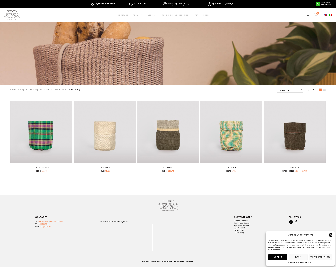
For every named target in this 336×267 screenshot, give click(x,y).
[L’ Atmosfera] (41, 132)
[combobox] (290, 90)
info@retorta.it (45, 226)
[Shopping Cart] (315, 15)
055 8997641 (43, 221)
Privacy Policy (305, 262)
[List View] (324, 90)
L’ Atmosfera (41, 167)
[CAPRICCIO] (295, 132)
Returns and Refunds (242, 223)
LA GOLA (231, 167)
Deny (298, 257)
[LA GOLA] (231, 132)
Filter (311, 90)
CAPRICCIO (294, 167)
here (217, 5)
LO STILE (168, 167)
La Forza (104, 167)
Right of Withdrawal (241, 225)
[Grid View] (320, 90)
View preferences (320, 257)
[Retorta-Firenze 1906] (12, 15)
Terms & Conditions (241, 221)
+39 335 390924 (56, 221)
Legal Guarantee (240, 228)
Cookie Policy (293, 262)
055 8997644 (44, 224)
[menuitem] (325, 15)
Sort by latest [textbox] (285, 90)
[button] (330, 235)
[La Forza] (105, 132)
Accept (278, 257)
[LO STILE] (168, 132)
